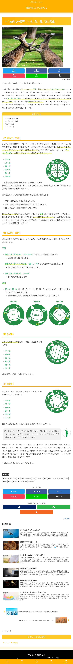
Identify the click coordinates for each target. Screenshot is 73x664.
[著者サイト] (19, 507)
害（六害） (11, 124)
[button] (67, 354)
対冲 (66, 478)
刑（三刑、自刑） (13, 121)
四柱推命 (6, 474)
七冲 (10, 481)
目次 (33, 114)
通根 (25, 481)
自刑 (61, 478)
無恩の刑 (31, 481)
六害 (5, 481)
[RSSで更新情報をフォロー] (36, 512)
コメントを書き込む (36, 637)
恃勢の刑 (13, 478)
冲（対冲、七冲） (13, 118)
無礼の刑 (39, 478)
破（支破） (11, 127)
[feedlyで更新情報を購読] (53, 507)
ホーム (19, 658)
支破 (15, 481)
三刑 (20, 481)
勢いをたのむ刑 (27, 478)
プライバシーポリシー (54, 658)
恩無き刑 (6, 478)
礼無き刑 (51, 478)
